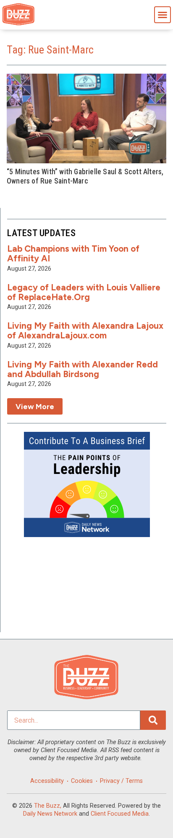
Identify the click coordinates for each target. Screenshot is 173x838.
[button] (162, 14)
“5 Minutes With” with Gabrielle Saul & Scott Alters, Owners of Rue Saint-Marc (85, 176)
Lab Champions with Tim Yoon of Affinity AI (73, 253)
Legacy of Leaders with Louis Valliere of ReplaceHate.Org (83, 292)
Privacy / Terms (121, 781)
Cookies (82, 781)
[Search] (153, 720)
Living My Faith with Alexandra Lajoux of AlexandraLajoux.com (85, 330)
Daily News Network (50, 813)
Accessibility (47, 781)
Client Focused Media (120, 813)
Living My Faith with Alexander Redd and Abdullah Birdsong (82, 369)
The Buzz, (47, 805)
